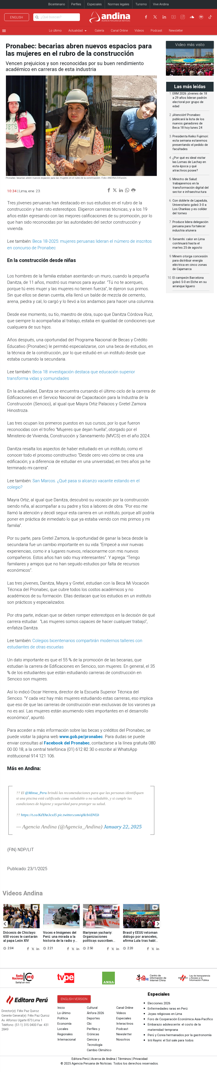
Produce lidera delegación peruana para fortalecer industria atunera (190, 226)
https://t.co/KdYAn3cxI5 (39, 815)
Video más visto (190, 44)
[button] (4, 924)
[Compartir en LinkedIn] (38, 948)
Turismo (141, 4)
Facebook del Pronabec (67, 743)
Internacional (66, 1039)
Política (62, 1018)
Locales (62, 1029)
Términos (124, 1059)
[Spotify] (201, 17)
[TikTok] (210, 17)
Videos (139, 30)
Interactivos (124, 1024)
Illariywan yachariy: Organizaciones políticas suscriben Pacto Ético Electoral (99, 939)
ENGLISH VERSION (74, 999)
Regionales (65, 1034)
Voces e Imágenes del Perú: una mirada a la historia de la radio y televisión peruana (59, 939)
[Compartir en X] (33, 948)
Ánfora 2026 (95, 1013)
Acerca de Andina (103, 1059)
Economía (64, 1024)
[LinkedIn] (164, 17)
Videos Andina (23, 893)
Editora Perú (80, 1059)
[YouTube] (173, 17)
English (16, 17)
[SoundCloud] (192, 17)
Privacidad (140, 1059)
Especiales (94, 4)
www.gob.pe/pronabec (81, 736)
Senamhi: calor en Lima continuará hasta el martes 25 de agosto (188, 243)
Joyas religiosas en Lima (165, 1014)
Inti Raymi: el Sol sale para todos (170, 1040)
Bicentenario (56, 4)
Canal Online (119, 30)
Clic (89, 1024)
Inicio (61, 1008)
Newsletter (176, 30)
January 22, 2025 (123, 826)
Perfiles (76, 4)
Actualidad (78, 30)
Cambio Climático (99, 1050)
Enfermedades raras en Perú (168, 1008)
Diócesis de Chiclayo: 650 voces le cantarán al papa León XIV (20, 937)
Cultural (92, 1008)
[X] (155, 17)
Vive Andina (161, 4)
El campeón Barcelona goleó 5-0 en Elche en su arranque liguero (189, 282)
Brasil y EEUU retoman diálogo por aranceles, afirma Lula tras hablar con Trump (141, 939)
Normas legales (118, 4)
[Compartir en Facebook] (28, 948)
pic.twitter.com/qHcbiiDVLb (78, 815)
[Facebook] (146, 17)
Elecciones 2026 (159, 1003)
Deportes (93, 1018)
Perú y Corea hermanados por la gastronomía (179, 1035)
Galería (99, 30)
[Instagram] (182, 17)
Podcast (156, 30)
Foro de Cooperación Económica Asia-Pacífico (180, 1019)
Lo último (55, 30)
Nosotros (123, 1039)
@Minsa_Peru (36, 793)
